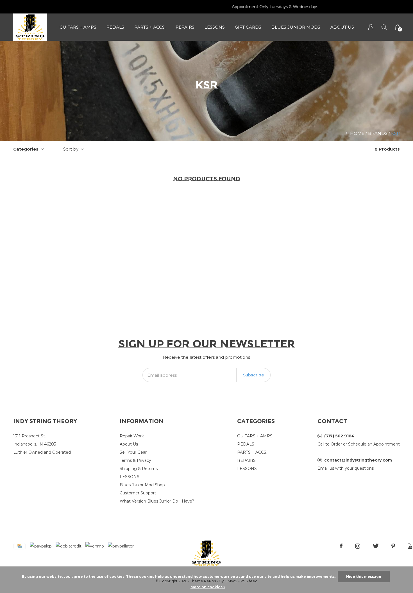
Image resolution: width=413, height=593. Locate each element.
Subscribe (253, 375)
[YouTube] (410, 546)
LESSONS (215, 27)
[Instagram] (357, 546)
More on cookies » (207, 587)
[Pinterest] (393, 546)
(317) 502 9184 (339, 435)
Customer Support (138, 493)
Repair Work (132, 435)
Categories (25, 149)
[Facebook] (341, 546)
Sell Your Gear (133, 452)
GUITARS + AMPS (78, 27)
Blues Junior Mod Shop (142, 484)
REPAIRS (185, 27)
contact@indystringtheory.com (358, 460)
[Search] (384, 27)
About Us (342, 27)
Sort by (70, 149)
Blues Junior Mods (295, 27)
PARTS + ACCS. (149, 27)
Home (357, 133)
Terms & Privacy (135, 460)
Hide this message (363, 576)
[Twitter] (376, 546)
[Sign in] (370, 27)
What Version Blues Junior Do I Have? (157, 501)
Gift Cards (248, 27)
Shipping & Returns (139, 468)
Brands (377, 133)
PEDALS (115, 27)
